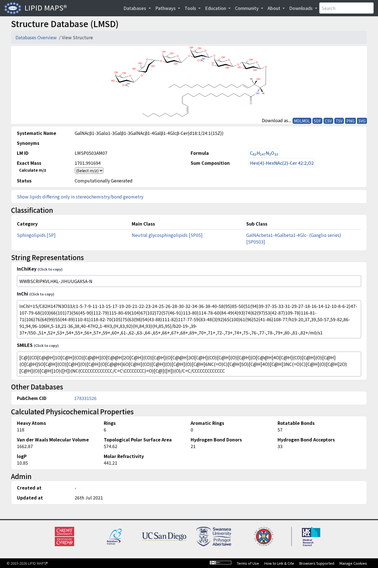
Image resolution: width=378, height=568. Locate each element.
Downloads (301, 8)
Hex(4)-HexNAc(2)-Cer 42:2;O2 (282, 162)
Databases (135, 8)
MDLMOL (302, 121)
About (274, 8)
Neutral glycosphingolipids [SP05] (167, 235)
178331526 (85, 398)
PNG (350, 121)
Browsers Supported (316, 563)
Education (216, 8)
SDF (317, 121)
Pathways (166, 8)
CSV (328, 121)
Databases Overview (36, 37)
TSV (339, 121)
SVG (362, 121)
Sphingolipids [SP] (36, 235)
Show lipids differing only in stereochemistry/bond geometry (80, 196)
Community (247, 8)
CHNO (264, 153)
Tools (191, 8)
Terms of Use (248, 563)
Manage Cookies (353, 563)
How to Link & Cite (279, 563)
